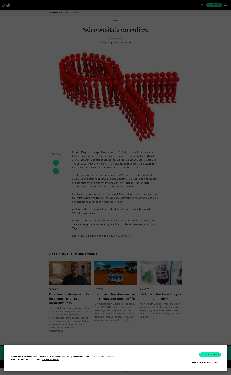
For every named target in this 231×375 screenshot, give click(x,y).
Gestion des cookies (50, 359)
